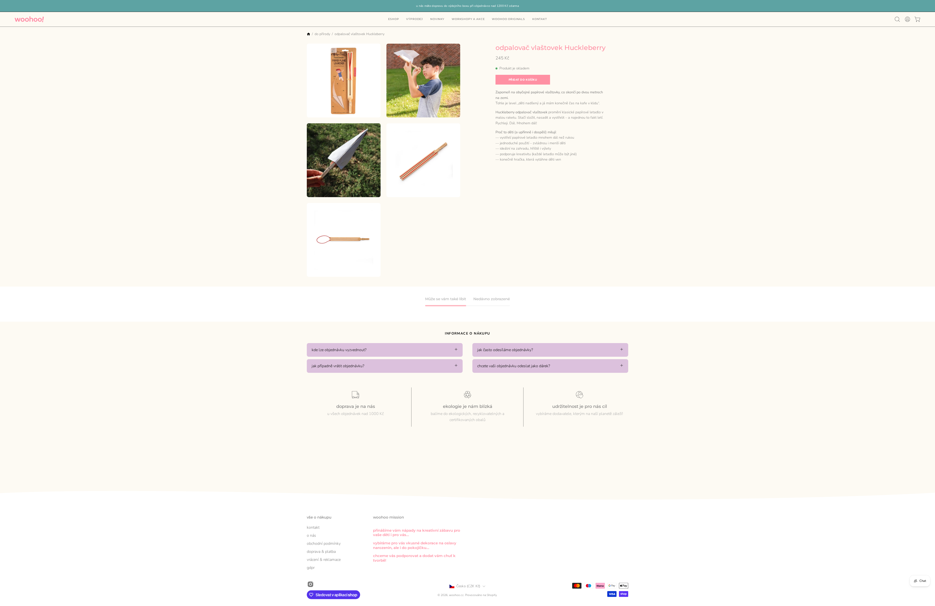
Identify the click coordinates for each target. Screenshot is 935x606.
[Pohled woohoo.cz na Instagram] (310, 584)
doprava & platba (321, 551)
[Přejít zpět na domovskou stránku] (308, 34)
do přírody (322, 34)
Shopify (491, 595)
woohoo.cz (456, 595)
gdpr (311, 567)
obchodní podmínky (324, 543)
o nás (311, 535)
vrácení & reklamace (324, 559)
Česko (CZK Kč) (468, 586)
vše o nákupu (319, 517)
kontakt (313, 527)
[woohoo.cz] (29, 19)
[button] (540, 19)
